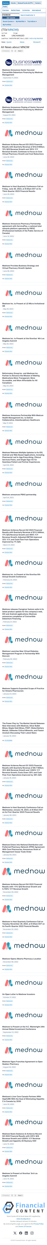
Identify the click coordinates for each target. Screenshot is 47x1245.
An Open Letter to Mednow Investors (18, 994)
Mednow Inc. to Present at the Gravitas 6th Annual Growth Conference (21, 575)
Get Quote (11, 18)
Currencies (26, 10)
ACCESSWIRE (8, 740)
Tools (5, 6)
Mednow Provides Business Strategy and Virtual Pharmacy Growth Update (20, 267)
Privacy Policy (39, 1224)
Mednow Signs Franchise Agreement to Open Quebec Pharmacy (22, 1062)
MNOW (13, 30)
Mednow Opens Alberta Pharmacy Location (21, 959)
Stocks (13, 3)
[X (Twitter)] (15, 1233)
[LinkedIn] (26, 1233)
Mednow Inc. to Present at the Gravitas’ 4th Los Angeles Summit (23, 339)
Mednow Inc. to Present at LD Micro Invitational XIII (23, 304)
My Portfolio (7, 25)
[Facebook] (20, 1233)
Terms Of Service (25, 1226)
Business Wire (8, 85)
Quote (9, 42)
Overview (5, 10)
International (36, 10)
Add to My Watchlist (36, 38)
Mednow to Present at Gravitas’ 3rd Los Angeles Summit (19, 1174)
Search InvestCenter (27, 15)
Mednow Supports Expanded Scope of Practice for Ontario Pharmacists (23, 689)
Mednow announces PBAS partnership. (19, 494)
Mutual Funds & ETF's (25, 3)
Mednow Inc (9, 1001)
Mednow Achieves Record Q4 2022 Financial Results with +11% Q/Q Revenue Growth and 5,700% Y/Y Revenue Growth (22, 886)
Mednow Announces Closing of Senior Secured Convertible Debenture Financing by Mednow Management (23, 109)
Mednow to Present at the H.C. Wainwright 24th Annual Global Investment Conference (23, 1028)
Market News (15, 10)
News (22, 42)
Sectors (38, 3)
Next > (20, 51)
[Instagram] (32, 1233)
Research (36, 42)
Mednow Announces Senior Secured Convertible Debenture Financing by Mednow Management (22, 72)
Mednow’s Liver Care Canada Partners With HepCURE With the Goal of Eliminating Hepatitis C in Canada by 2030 (23, 1098)
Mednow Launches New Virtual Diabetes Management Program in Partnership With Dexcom (21, 653)
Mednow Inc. (9, 81)
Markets (6, 3)
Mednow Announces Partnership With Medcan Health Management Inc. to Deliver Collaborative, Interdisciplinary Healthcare (22, 417)
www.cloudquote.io (23, 1219)
